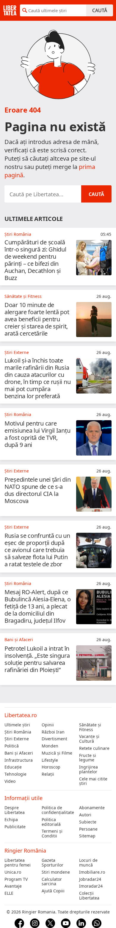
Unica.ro (12, 872)
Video (9, 781)
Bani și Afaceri (18, 753)
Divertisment (54, 738)
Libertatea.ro (20, 715)
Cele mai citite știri (93, 781)
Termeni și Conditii (52, 833)
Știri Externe (16, 738)
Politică (11, 746)
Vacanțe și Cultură (89, 739)
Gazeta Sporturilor (52, 862)
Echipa (11, 819)
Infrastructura (18, 760)
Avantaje (13, 886)
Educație (13, 767)
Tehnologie (15, 774)
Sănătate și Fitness (90, 727)
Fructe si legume (87, 758)
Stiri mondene (56, 872)
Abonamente (92, 807)
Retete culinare (94, 748)
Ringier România (25, 850)
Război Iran (53, 732)
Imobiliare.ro (92, 872)
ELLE (8, 893)
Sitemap (87, 836)
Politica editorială (51, 822)
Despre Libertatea (14, 810)
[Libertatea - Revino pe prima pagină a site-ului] (10, 10)
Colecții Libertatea (89, 895)
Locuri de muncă (88, 862)
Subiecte (87, 822)
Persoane (88, 829)
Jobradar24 (90, 879)
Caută (99, 10)
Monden (50, 746)
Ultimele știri (17, 725)
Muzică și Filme (57, 753)
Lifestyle (50, 760)
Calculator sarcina (52, 881)
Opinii (48, 725)
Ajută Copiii (53, 891)
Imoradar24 (91, 886)
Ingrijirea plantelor (88, 769)
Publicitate (15, 826)
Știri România (17, 732)
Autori (85, 814)
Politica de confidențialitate (58, 810)
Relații (48, 774)
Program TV (16, 879)
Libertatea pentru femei (17, 862)
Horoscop (51, 767)
